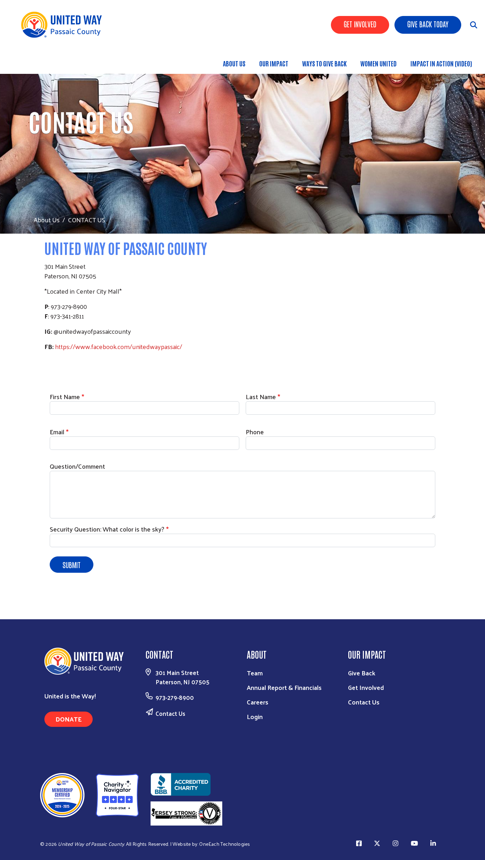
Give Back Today (427, 23)
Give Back (361, 672)
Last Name (261, 396)
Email (57, 431)
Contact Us (170, 713)
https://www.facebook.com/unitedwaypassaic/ (118, 346)
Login (255, 716)
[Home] (64, 24)
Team (255, 672)
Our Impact (273, 63)
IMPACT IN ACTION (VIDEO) (441, 63)
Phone (255, 431)
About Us (234, 63)
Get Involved (360, 23)
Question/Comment (77, 466)
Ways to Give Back (324, 63)
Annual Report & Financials (284, 687)
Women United (378, 63)
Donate (68, 719)
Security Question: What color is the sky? (107, 529)
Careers (257, 701)
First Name (65, 396)
